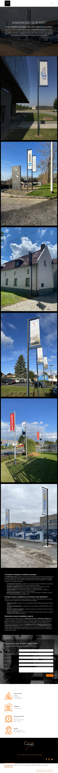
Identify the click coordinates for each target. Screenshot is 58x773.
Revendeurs (39, 754)
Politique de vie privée (26, 754)
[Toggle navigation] (52, 3)
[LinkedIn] (52, 759)
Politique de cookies (8, 766)
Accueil (18, 754)
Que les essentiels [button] (40, 770)
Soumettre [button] (49, 675)
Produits (34, 754)
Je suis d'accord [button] (49, 770)
